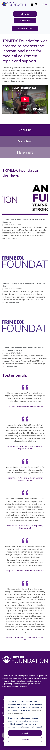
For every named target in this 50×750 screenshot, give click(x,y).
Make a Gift (25, 14)
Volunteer (25, 20)
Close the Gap (25, 28)
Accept (25, 733)
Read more (11, 238)
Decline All (25, 739)
